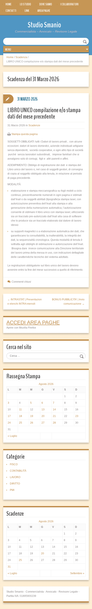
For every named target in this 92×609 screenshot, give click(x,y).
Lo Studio (25, 4)
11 (20, 409)
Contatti (11, 10)
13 (43, 409)
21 (54, 416)
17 (9, 416)
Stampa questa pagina (24, 134)
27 (43, 422)
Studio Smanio (44, 25)
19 (31, 416)
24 (9, 422)
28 (54, 422)
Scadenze (34, 125)
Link (27, 10)
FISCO (14, 464)
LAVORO (15, 477)
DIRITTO (15, 483)
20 (43, 416)
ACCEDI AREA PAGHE (33, 322)
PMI (12, 490)
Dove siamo (45, 4)
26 (31, 422)
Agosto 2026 (46, 384)
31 (9, 566)
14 (54, 409)
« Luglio (12, 435)
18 (20, 416)
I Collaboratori (69, 4)
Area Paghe (43, 10)
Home (9, 4)
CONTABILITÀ (18, 470)
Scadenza (21, 57)
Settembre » (77, 573)
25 (20, 422)
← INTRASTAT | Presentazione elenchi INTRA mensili (24, 301)
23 (76, 416)
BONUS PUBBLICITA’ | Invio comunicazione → (68, 301)
